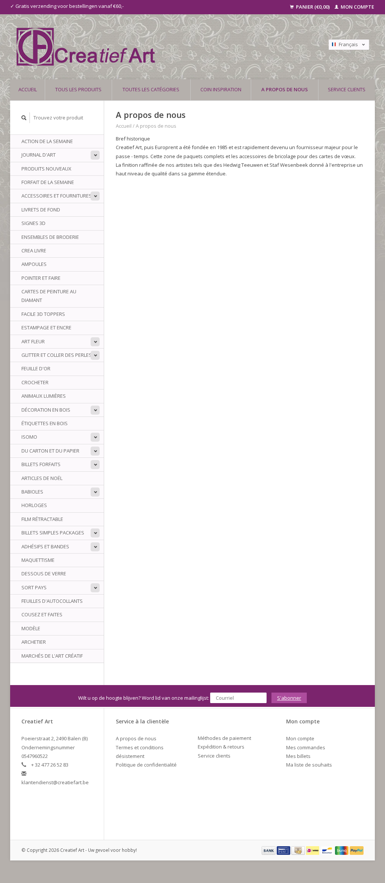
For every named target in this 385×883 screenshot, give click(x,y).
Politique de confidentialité (146, 764)
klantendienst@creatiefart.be (55, 782)
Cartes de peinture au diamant (48, 295)
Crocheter (35, 382)
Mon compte (357, 6)
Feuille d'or (35, 368)
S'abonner (289, 697)
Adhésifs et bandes (45, 546)
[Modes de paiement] (269, 850)
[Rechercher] (24, 117)
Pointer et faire (41, 278)
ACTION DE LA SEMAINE (47, 141)
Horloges (34, 505)
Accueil (27, 89)
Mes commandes (305, 747)
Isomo (29, 436)
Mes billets (298, 756)
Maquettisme (38, 560)
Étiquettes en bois (44, 423)
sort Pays (34, 587)
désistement (130, 756)
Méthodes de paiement (224, 738)
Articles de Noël (41, 478)
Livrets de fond (40, 209)
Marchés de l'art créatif (52, 655)
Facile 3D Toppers (43, 314)
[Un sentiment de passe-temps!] (149, 47)
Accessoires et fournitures (56, 195)
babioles (32, 491)
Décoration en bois (45, 409)
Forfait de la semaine (47, 182)
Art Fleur (33, 341)
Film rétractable (42, 519)
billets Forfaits (41, 464)
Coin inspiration (220, 89)
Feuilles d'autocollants (52, 601)
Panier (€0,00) (313, 6)
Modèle (30, 628)
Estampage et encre (46, 327)
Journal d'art (38, 154)
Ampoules (34, 264)
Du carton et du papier (50, 450)
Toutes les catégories (151, 89)
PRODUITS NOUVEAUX (46, 168)
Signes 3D (33, 223)
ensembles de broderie (50, 237)
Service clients (346, 89)
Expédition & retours (221, 746)
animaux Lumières (43, 395)
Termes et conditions (140, 747)
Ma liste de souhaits (309, 764)
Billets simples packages (52, 532)
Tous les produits (78, 89)
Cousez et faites (41, 614)
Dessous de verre (43, 573)
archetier (33, 641)
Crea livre (33, 250)
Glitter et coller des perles (56, 355)
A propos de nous (284, 89)
